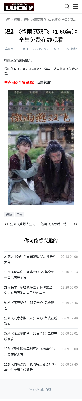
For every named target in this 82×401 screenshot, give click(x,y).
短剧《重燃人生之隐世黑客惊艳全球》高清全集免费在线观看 (25, 224)
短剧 (17, 19)
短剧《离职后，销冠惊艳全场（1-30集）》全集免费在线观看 (59, 224)
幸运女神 (10, 48)
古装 (19, 214)
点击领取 (43, 83)
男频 (9, 214)
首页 (7, 19)
